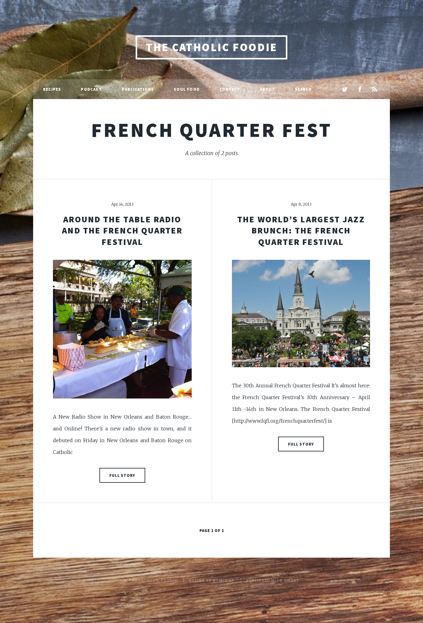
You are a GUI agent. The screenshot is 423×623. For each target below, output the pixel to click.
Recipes (52, 89)
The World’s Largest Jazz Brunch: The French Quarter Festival (300, 230)
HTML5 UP (223, 580)
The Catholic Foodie (211, 47)
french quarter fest (211, 129)
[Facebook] (359, 90)
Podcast (91, 89)
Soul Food (187, 89)
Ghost (291, 580)
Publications (138, 89)
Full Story (122, 475)
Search (303, 89)
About (267, 89)
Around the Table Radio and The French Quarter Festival (122, 230)
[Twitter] (344, 90)
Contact (230, 89)
